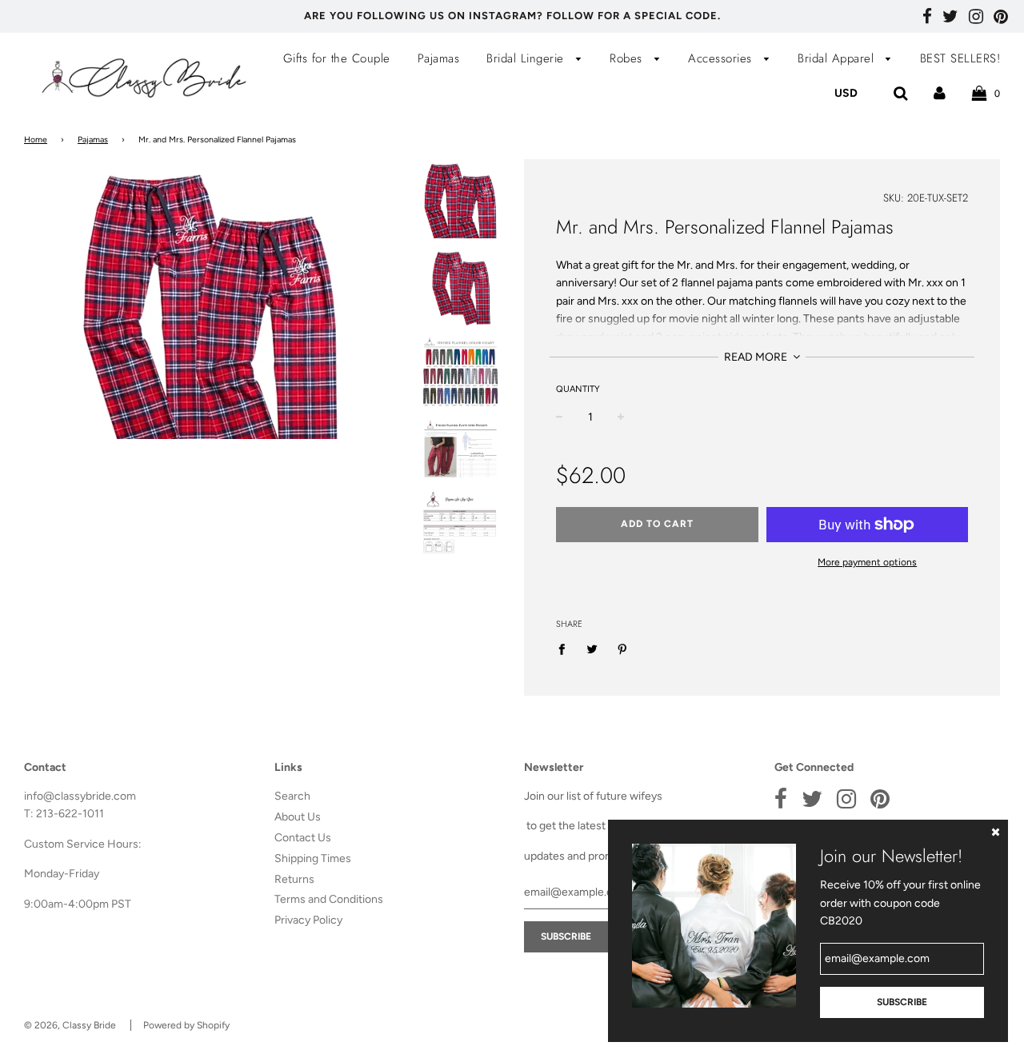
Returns (294, 879)
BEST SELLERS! (960, 58)
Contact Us (302, 837)
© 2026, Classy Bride (70, 1025)
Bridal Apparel (838, 58)
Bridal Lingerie (527, 58)
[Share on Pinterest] (623, 649)
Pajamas (439, 58)
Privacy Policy (308, 920)
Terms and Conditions (328, 899)
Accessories (722, 58)
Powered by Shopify (186, 1025)
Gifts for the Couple (336, 58)
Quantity (578, 389)
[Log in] (940, 93)
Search (292, 796)
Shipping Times (312, 858)
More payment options (867, 562)
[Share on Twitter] (592, 649)
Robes (628, 58)
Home (35, 139)
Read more (757, 357)
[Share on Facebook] (566, 649)
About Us (297, 817)
